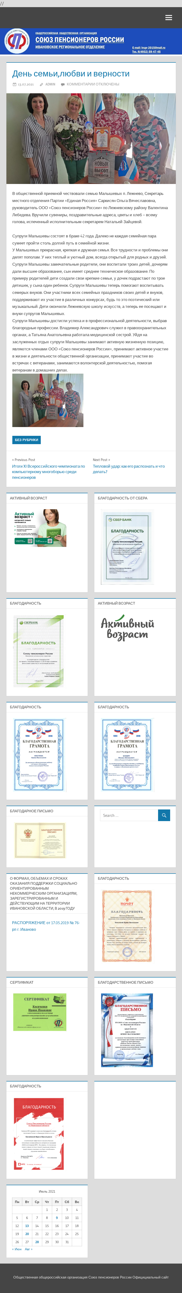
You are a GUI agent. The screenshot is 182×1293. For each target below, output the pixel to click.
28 (37, 1242)
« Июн (17, 1249)
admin (50, 84)
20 (27, 1234)
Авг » (28, 1249)
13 (27, 1226)
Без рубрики (26, 440)
